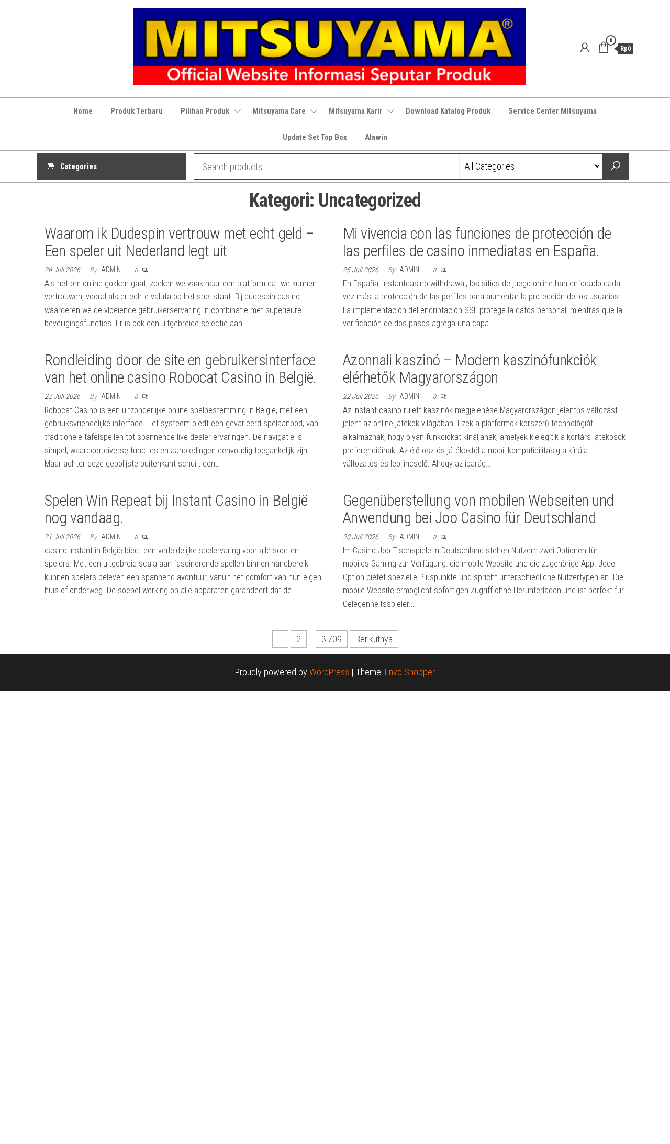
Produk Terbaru (136, 111)
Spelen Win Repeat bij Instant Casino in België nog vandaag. (175, 509)
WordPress (329, 672)
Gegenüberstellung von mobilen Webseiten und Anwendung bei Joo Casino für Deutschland (478, 509)
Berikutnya (374, 639)
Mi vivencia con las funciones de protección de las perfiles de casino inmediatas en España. (477, 242)
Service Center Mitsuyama (552, 111)
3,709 (331, 639)
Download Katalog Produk (448, 111)
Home (83, 111)
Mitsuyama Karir (356, 111)
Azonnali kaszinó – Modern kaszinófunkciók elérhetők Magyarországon (470, 368)
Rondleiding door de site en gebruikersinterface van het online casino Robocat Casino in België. (180, 368)
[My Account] (584, 47)
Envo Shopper (410, 672)
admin (111, 269)
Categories (78, 166)
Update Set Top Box (315, 137)
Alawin (376, 137)
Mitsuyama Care (279, 111)
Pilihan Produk (205, 111)
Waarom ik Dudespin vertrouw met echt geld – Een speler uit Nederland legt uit (179, 242)
